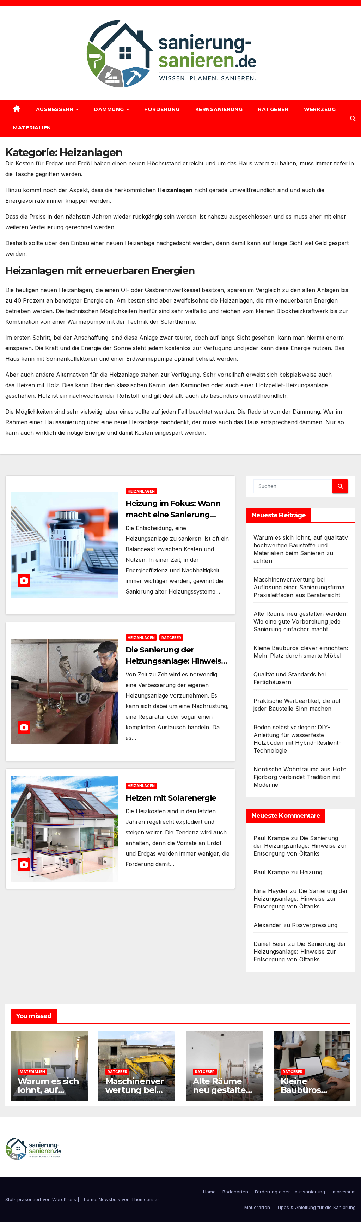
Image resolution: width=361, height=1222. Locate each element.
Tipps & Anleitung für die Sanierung (316, 1207)
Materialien (32, 127)
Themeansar (145, 1199)
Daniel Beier (269, 943)
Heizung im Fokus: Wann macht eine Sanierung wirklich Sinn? (173, 515)
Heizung (311, 872)
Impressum (344, 1191)
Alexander (267, 925)
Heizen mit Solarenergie (171, 798)
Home (209, 1191)
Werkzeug (320, 109)
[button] (353, 118)
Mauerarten (257, 1207)
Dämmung (110, 109)
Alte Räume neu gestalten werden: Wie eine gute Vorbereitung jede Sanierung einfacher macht (300, 621)
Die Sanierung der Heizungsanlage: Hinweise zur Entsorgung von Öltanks (300, 845)
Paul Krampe (271, 837)
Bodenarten (235, 1191)
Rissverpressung (314, 925)
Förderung (162, 109)
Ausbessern (55, 109)
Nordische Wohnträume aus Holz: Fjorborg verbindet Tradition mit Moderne (300, 777)
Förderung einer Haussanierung (290, 1191)
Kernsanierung (219, 109)
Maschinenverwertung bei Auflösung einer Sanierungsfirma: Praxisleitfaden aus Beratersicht (299, 587)
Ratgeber (273, 109)
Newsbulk (109, 1199)
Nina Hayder (270, 890)
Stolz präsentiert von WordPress (41, 1199)
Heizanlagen (141, 491)
